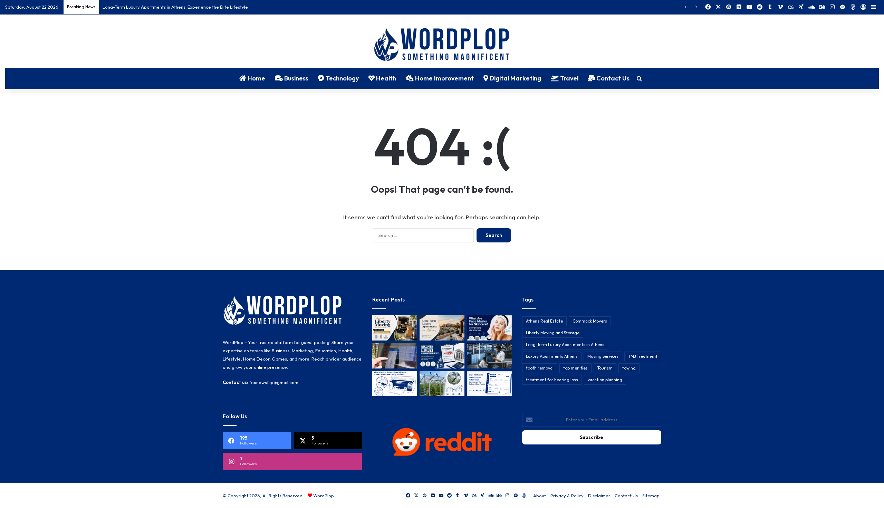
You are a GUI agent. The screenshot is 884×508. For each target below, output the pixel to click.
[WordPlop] (442, 45)
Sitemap (651, 495)
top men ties (575, 368)
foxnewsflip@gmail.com (273, 382)
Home (255, 78)
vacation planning (605, 379)
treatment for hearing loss (552, 379)
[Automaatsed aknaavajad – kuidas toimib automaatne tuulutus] (442, 383)
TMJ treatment (642, 356)
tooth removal (540, 368)
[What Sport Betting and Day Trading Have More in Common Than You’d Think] (394, 355)
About (539, 495)
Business (295, 78)
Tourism (605, 368)
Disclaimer (599, 495)
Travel (568, 78)
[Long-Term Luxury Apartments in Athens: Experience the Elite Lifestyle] (442, 328)
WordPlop (323, 495)
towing (629, 368)
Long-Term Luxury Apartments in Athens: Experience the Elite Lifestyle (175, 7)
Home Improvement (444, 78)
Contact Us (612, 78)
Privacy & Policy (567, 495)
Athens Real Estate (544, 321)
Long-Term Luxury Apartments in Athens (565, 344)
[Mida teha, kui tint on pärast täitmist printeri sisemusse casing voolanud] (394, 383)
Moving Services (602, 356)
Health (385, 78)
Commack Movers (590, 321)
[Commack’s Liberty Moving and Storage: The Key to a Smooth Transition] (394, 328)
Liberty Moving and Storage (552, 332)
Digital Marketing (514, 78)
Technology (341, 78)
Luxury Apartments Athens (552, 356)
